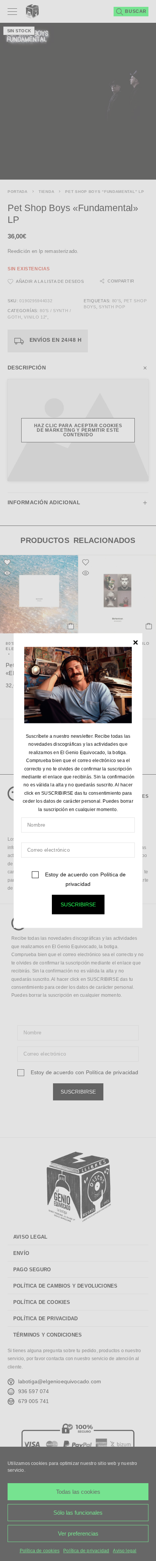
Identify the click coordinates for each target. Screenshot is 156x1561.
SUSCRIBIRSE (78, 904)
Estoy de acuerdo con (84, 879)
